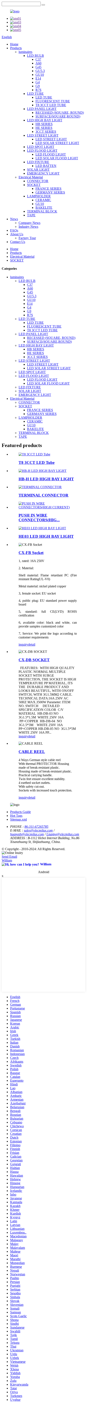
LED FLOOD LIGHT (42, 150)
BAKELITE (43, 207)
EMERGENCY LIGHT (43, 173)
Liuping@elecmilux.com (62, 834)
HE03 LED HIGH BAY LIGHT (46, 536)
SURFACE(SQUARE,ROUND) (57, 116)
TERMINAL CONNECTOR (43, 495)
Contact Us (17, 242)
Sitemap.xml (18, 819)
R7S (38, 90)
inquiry (23, 644)
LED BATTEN (45, 166)
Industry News (28, 226)
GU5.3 (40, 71)
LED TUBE (35, 93)
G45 (38, 67)
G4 (37, 82)
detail (31, 644)
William (7, 860)
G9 (37, 86)
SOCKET (34, 185)
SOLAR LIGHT (38, 169)
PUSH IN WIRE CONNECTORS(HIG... (39, 517)
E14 (38, 78)
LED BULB (35, 55)
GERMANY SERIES (50, 192)
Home (14, 44)
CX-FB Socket (31, 552)
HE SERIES (43, 128)
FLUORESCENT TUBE (52, 101)
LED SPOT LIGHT (40, 147)
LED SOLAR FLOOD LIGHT (56, 158)
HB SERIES (44, 124)
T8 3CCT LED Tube (36, 462)
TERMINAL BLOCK (42, 211)
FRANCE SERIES (48, 188)
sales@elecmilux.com (38, 830)
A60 (38, 63)
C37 (38, 59)
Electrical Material (31, 177)
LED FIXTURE (38, 162)
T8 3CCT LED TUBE (50, 105)
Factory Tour (27, 238)
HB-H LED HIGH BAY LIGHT (46, 479)
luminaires (25, 52)
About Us (16, 234)
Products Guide (20, 812)
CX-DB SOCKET (34, 660)
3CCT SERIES (45, 131)
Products (16, 48)
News (14, 219)
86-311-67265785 (36, 826)
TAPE (31, 215)
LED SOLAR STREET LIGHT (57, 143)
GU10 (39, 74)
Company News (29, 223)
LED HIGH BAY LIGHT (44, 120)
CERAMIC (43, 200)
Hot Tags (16, 815)
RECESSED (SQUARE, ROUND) (59, 112)
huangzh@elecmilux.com (27, 834)
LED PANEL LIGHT (42, 109)
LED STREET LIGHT (42, 135)
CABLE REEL (32, 751)
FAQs (14, 230)
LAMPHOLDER (39, 196)
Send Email (9, 856)
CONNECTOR (37, 181)
